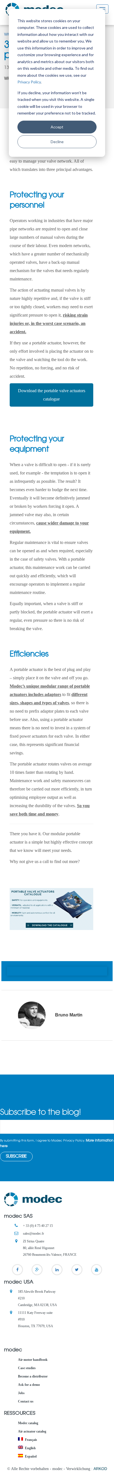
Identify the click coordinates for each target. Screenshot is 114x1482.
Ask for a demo (29, 1385)
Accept (57, 127)
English (30, 1448)
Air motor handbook (33, 1360)
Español (31, 1456)
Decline (57, 141)
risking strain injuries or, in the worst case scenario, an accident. (49, 323)
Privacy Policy (29, 81)
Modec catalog (28, 1423)
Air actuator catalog (32, 1431)
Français (31, 1440)
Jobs (21, 1393)
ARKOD (100, 1468)
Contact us (25, 1401)
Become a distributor (33, 1376)
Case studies (27, 1368)
